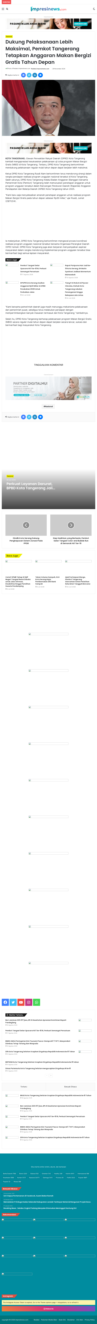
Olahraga (48, 1177)
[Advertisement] (48, 222)
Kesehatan (8, 1177)
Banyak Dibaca (70, 1087)
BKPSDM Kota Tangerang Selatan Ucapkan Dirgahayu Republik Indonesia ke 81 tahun (42, 1062)
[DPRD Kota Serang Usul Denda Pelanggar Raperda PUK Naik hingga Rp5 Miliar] (80, 1263)
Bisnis (23, 1173)
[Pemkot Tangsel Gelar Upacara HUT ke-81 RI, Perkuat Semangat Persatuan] (12, 268)
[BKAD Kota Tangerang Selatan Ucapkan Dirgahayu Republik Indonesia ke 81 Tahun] (11, 1098)
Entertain (46, 1173)
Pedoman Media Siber (49, 1320)
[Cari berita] (7, 9)
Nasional (9, 36)
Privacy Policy (90, 1320)
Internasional (83, 1173)
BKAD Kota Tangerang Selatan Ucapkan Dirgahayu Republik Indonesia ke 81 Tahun (55, 1095)
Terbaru (23, 1087)
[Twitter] (29, 75)
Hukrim (70, 1173)
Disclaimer (71, 1320)
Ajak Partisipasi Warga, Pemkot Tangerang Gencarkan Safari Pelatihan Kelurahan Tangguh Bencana (77, 580)
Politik (71, 1177)
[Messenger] (40, 75)
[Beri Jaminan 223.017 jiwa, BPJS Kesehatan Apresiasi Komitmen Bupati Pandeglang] (85, 1023)
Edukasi (34, 1173)
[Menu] (3, 9)
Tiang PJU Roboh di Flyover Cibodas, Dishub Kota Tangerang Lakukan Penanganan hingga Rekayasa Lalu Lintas (76, 289)
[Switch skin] (94, 9)
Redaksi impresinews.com (40, 69)
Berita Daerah (9, 1173)
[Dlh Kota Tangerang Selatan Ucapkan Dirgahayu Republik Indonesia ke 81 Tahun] (85, 1054)
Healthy (58, 1173)
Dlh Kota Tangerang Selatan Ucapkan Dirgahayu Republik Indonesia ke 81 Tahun (40, 1051)
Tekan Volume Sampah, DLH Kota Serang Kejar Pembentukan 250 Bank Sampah (47, 580)
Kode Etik (62, 1320)
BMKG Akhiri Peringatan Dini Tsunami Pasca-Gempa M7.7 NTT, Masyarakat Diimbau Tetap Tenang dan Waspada (37, 1042)
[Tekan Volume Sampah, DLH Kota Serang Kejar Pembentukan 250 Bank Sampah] (48, 567)
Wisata (17, 1181)
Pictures (60, 1177)
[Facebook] (23, 75)
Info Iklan (79, 1320)
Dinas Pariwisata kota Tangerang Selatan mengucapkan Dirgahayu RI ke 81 (38, 1068)
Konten (21, 1177)
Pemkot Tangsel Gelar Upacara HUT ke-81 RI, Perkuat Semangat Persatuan (33, 268)
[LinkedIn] (34, 75)
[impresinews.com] (48, 9)
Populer (82, 1177)
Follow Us (49, 1309)
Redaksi (36, 1320)
